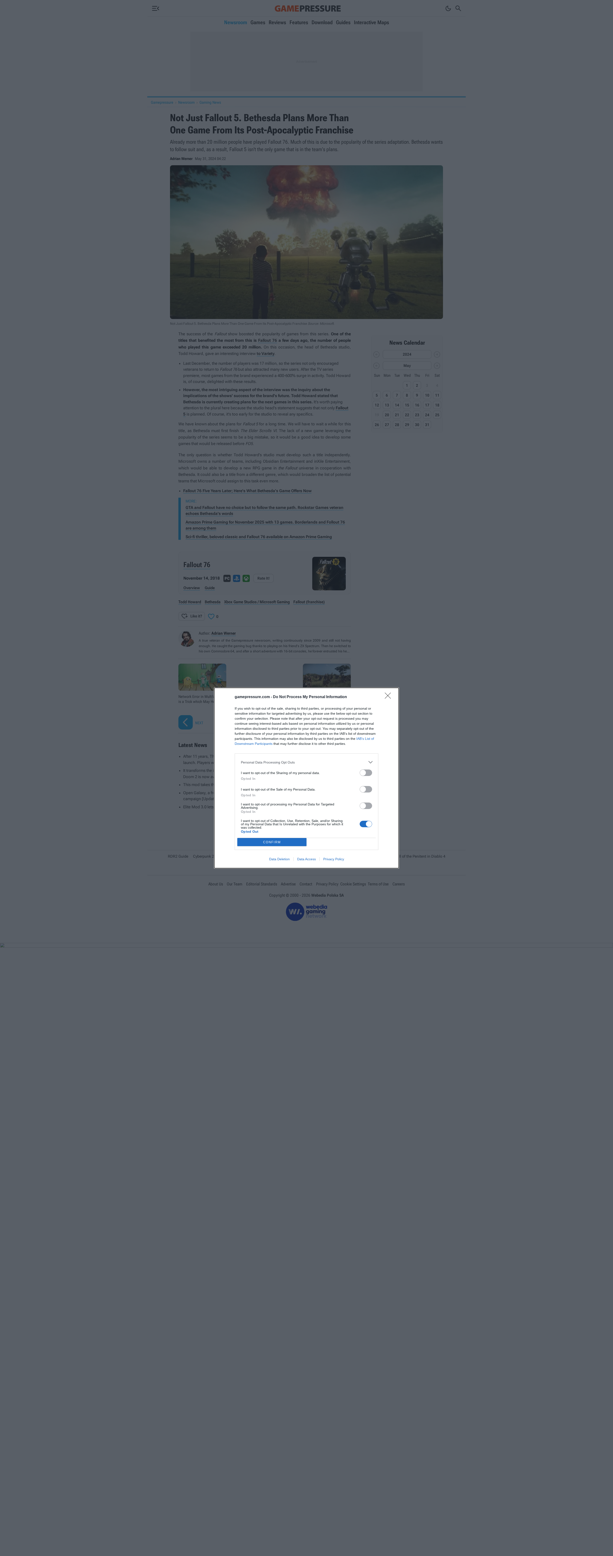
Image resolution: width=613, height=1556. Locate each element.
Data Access (306, 859)
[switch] (366, 772)
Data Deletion (279, 859)
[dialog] (306, 778)
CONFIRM (272, 842)
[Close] (389, 697)
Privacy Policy (333, 859)
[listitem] (306, 762)
